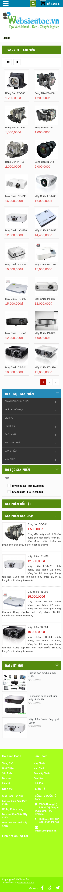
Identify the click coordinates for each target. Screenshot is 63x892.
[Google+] (48, 888)
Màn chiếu (11, 451)
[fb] (41, 888)
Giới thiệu (8, 768)
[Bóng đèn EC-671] (42, 118)
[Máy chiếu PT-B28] (42, 323)
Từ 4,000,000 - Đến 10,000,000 (27, 491)
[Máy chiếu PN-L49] (12, 255)
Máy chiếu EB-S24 (15, 367)
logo (6, 38)
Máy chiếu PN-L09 (15, 298)
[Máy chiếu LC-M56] (42, 220)
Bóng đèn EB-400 (45, 93)
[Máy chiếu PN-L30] (42, 255)
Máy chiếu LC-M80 (45, 196)
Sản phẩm (7, 773)
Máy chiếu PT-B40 (15, 333)
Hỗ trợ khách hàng (12, 809)
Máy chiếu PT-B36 (45, 298)
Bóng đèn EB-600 (15, 93)
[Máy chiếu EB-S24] (12, 357)
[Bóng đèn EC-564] (12, 118)
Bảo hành (10, 434)
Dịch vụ (9, 418)
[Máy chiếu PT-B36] (42, 289)
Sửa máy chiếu (13, 442)
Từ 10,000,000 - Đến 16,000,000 (28, 485)
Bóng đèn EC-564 (15, 127)
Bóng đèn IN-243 (44, 161)
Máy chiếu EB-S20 (45, 367)
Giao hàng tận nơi (12, 796)
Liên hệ (6, 783)
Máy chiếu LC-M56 (45, 230)
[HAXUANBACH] (5, 3)
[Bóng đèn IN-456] (12, 152)
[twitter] (57, 888)
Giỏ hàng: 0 (53, 3)
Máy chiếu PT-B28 (45, 333)
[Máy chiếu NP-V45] (12, 186)
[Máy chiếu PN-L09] (12, 289)
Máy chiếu (10, 459)
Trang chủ (12, 49)
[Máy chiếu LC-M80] (42, 186)
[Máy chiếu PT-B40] (12, 323)
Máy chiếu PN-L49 (15, 264)
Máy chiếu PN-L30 (45, 264)
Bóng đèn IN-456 (14, 161)
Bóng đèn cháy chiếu (17, 401)
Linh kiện (10, 426)
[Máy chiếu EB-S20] (42, 357)
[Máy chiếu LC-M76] (12, 220)
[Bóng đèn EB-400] (42, 83)
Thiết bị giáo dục (14, 409)
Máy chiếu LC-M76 (16, 230)
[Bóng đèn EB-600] (12, 83)
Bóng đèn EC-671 (45, 127)
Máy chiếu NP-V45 (15, 196)
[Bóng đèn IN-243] (42, 152)
